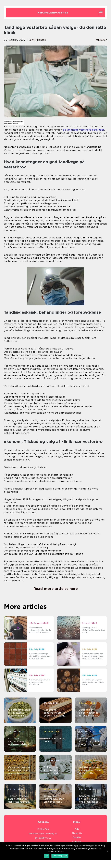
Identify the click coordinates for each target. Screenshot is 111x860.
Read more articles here (55, 588)
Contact (76, 841)
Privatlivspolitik (60, 856)
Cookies (77, 837)
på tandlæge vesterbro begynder (83, 129)
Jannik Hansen (37, 40)
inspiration (101, 40)
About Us (77, 833)
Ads (77, 829)
